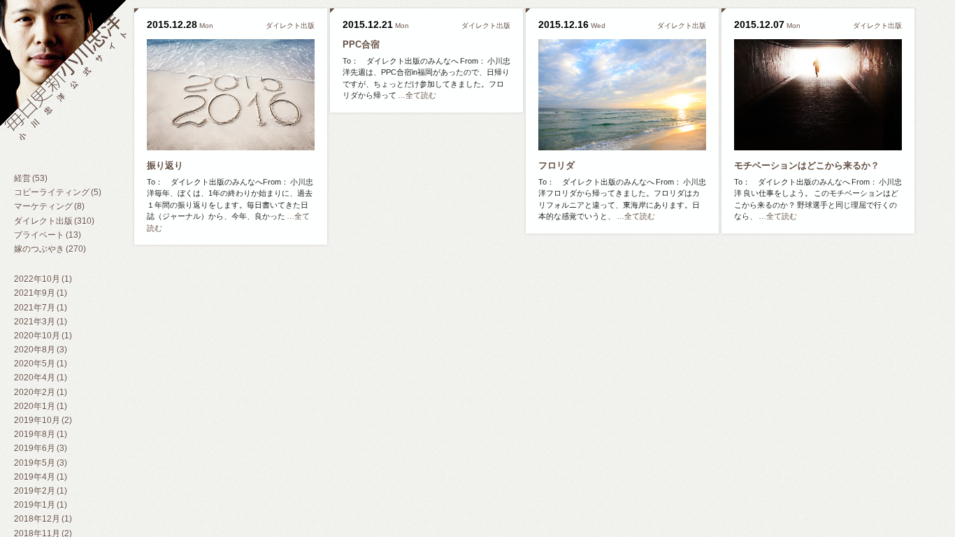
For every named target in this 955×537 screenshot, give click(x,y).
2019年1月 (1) (40, 505)
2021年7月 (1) (40, 308)
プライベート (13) (47, 235)
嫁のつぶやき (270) (50, 249)
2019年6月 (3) (40, 448)
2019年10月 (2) (43, 420)
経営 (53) (31, 178)
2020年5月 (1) (40, 363)
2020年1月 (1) (40, 406)
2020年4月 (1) (40, 377)
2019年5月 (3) (40, 463)
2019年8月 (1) (40, 434)
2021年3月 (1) (40, 322)
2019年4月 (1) (40, 477)
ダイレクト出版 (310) (54, 221)
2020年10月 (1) (43, 336)
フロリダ (556, 165)
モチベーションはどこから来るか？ (806, 165)
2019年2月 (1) (40, 491)
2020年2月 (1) (40, 392)
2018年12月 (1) (43, 519)
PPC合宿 (361, 44)
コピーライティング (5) (57, 192)
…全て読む (417, 95)
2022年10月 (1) (43, 279)
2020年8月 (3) (40, 350)
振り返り (165, 165)
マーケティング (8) (49, 206)
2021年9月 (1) (40, 293)
